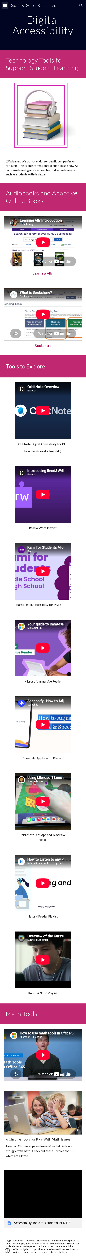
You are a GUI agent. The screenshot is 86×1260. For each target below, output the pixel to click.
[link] (43, 1199)
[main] (43, 25)
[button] (5, 5)
